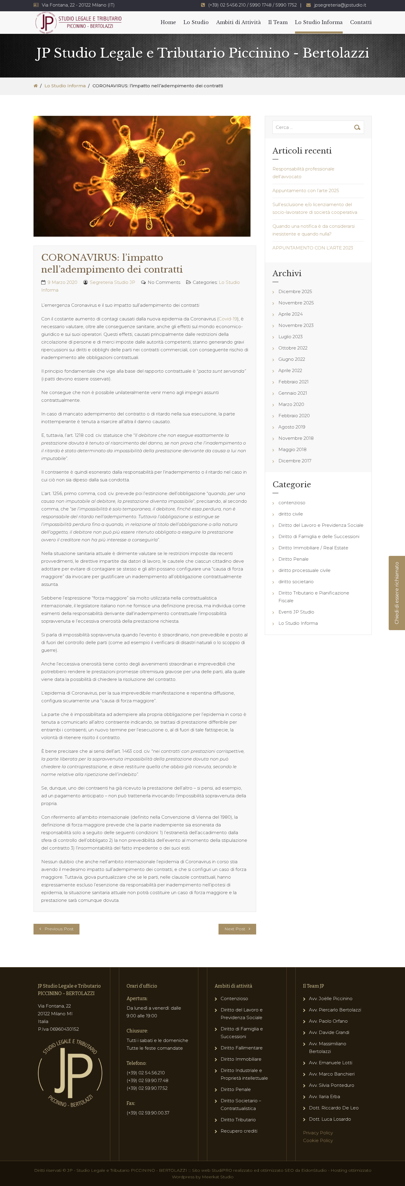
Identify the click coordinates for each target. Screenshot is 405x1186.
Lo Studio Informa (319, 22)
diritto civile (290, 514)
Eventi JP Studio (296, 612)
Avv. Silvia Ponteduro (331, 1085)
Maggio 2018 (292, 449)
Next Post (234, 929)
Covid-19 (228, 319)
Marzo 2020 (291, 404)
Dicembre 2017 (294, 461)
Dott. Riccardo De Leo (334, 1108)
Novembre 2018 (296, 438)
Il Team (278, 22)
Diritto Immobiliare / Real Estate (313, 548)
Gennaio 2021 (292, 393)
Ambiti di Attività (238, 22)
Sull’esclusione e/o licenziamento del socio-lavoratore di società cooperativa (314, 208)
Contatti (361, 22)
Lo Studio (196, 22)
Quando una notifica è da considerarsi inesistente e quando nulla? (313, 230)
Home (168, 22)
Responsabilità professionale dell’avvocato (303, 172)
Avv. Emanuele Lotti (330, 1062)
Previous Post (59, 929)
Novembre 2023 (296, 325)
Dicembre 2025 (295, 291)
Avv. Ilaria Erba (324, 1096)
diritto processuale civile (304, 570)
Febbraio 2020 (294, 415)
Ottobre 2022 (292, 348)
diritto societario (296, 581)
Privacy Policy (318, 1133)
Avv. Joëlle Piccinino (331, 998)
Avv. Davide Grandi (329, 1032)
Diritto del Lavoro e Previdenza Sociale (320, 525)
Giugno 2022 (291, 359)
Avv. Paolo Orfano (328, 1021)
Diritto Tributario (238, 1119)
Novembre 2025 (296, 303)
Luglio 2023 (290, 336)
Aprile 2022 (290, 370)
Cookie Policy (318, 1140)
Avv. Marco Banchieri (332, 1074)
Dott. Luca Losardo (330, 1119)
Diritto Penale (293, 559)
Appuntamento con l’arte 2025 (305, 190)
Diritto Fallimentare (242, 1048)
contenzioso (291, 502)
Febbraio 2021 (293, 382)
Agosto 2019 (291, 427)
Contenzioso (234, 998)
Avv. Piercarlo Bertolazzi (335, 1010)
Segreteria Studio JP (112, 282)
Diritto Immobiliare (241, 1059)
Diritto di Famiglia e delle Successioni (318, 536)
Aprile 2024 (290, 314)
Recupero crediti (239, 1131)
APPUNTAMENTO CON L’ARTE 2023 (312, 248)
